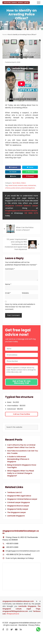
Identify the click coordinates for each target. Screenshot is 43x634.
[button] (38, 2)
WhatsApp (30, 172)
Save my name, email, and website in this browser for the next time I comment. (20, 306)
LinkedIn (13, 172)
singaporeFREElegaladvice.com (15, 611)
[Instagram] (7, 629)
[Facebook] (3, 629)
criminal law (32, 185)
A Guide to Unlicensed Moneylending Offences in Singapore (18, 459)
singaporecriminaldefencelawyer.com (18, 601)
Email (8, 293)
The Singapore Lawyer (16, 512)
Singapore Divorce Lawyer (18, 506)
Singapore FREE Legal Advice (19, 496)
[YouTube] (16, 629)
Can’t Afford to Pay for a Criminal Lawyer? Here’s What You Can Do (21, 446)
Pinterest (31, 176)
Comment (10, 269)
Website (25, 293)
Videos (23, 183)
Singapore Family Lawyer (17, 509)
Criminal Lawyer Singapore (18, 502)
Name (8, 284)
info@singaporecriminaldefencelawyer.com (22, 551)
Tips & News (16, 183)
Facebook (14, 167)
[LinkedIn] (21, 629)
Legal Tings (33, 609)
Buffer (14, 176)
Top (41, 619)
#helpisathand (12, 614)
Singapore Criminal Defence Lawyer (21, 205)
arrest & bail (12, 185)
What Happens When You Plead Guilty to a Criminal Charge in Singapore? (20, 473)
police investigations (28, 188)
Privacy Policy (34, 625)
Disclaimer (23, 625)
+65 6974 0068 (11, 543)
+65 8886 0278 (31, 213)
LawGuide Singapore (16, 516)
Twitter (30, 167)
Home (5, 34)
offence (8, 188)
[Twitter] (12, 629)
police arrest (15, 188)
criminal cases (22, 185)
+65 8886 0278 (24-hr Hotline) (18, 554)
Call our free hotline (21, 414)
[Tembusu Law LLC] (21, 576)
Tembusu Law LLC (14, 492)
